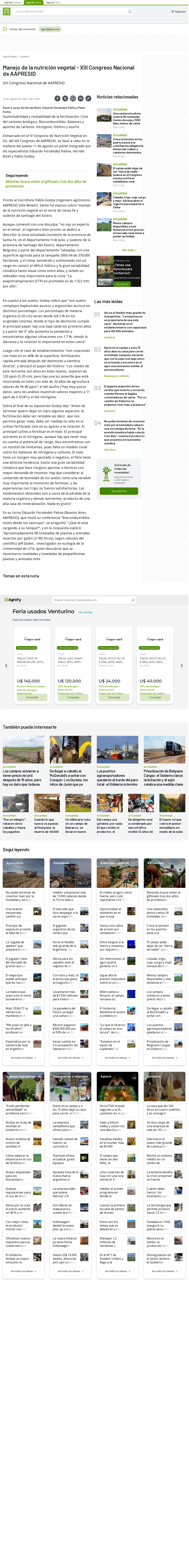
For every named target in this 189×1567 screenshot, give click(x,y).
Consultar (32, 697)
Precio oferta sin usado (31, 686)
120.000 (73, 681)
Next (182, 665)
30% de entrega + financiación (27, 692)
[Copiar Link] (88, 98)
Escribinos (122, 284)
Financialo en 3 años (70, 693)
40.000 (154, 681)
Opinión (24, 56)
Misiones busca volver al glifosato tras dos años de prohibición (46, 183)
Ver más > (129, 250)
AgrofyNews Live (50, 29)
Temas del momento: (22, 29)
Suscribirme (119, 491)
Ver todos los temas (22, 1057)
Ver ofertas (85, 612)
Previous (6, 665)
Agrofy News (10, 56)
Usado (20, 653)
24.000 (113, 681)
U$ (20, 681)
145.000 (32, 681)
